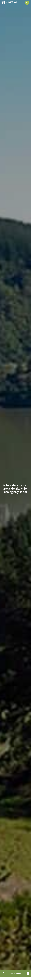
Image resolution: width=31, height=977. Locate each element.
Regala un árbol (15, 973)
